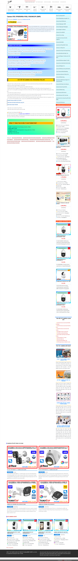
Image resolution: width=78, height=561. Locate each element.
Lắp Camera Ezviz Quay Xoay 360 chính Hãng (63, 99)
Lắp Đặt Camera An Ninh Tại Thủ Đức (63, 380)
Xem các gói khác (10, 547)
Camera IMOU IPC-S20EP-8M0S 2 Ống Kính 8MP (44, 533)
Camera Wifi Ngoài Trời (60, 65)
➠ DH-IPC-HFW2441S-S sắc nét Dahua (63, 203)
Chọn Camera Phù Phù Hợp (17, 137)
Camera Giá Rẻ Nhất (60, 42)
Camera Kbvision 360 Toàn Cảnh (62, 95)
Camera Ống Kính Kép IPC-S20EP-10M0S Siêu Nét (13, 533)
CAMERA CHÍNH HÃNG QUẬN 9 (30, 2)
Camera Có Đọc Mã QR (60, 32)
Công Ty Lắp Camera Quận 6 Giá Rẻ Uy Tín (63, 360)
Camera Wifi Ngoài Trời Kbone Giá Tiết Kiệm (63, 57)
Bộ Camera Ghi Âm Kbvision (27, 72)
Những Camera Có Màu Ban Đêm (14, 53)
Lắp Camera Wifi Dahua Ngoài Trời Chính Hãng (16, 60)
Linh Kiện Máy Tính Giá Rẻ (37, 72)
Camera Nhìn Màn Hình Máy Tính (62, 53)
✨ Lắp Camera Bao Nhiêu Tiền (61, 340)
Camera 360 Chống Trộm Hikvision (62, 84)
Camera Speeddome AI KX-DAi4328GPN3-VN (28, 533)
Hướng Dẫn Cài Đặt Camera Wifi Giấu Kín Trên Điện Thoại (40, 139)
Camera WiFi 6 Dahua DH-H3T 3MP (63, 281)
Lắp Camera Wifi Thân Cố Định (26, 63)
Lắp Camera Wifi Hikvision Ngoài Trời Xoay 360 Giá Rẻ (62, 80)
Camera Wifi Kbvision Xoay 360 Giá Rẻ (63, 68)
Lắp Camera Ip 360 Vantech (61, 92)
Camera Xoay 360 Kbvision (61, 21)
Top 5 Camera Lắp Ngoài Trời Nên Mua (15, 51)
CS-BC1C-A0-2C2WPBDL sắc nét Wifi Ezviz (63, 147)
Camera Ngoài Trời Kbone (61, 29)
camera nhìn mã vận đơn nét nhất (39, 51)
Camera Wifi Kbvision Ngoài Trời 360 (62, 60)
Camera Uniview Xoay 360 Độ (61, 86)
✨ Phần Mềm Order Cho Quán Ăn (62, 331)
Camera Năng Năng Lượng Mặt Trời (62, 18)
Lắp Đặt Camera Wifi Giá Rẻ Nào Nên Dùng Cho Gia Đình (63, 426)
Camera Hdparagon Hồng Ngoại (62, 26)
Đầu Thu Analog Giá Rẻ (60, 15)
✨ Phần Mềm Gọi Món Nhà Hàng (62, 333)
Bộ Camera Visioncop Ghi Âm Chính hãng (27, 74)
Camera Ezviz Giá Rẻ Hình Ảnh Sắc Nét (63, 63)
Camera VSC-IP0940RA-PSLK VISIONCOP (46, 504)
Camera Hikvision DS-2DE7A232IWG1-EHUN (61, 236)
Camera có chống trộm (60, 47)
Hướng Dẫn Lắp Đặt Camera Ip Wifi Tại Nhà (63, 403)
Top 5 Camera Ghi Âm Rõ (27, 51)
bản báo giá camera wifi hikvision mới (15, 65)
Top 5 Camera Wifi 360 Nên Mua (62, 71)
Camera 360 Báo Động (60, 89)
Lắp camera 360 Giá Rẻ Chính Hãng (14, 72)
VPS (63, 560)
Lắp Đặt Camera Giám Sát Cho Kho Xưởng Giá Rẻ (32, 137)
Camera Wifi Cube (29, 60)
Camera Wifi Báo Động (60, 77)
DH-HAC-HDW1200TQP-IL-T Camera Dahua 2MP (48, 469)
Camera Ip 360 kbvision (60, 102)
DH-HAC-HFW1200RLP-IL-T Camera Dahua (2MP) (16, 469)
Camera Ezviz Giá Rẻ (26, 65)
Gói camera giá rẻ (12, 516)
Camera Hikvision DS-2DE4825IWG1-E (61, 260)
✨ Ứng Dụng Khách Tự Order (61, 337)
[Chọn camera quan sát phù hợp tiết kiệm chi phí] (70, 9)
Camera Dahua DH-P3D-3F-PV (63, 175)
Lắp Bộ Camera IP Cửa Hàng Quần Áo (28, 141)
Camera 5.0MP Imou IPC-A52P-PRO (61, 532)
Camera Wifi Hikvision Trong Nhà (14, 63)
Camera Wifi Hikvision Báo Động (38, 63)
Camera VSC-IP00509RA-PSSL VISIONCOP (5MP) (24, 16)
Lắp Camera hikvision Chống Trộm (39, 60)
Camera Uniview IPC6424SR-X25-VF (63, 118)
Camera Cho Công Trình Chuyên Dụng (63, 50)
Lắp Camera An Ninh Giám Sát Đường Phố (43, 141)
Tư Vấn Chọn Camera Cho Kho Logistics (61, 38)
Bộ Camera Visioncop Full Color (13, 74)
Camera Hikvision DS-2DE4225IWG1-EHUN (61, 304)
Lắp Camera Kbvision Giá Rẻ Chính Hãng (21, 139)
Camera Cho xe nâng (60, 35)
